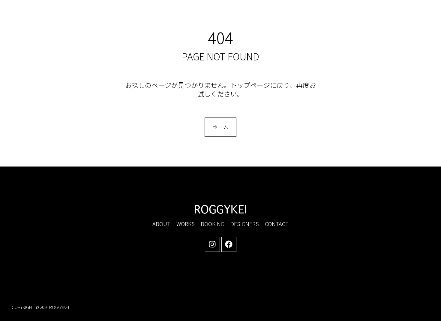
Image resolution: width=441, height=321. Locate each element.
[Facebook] (228, 244)
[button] (378, 18)
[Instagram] (212, 244)
